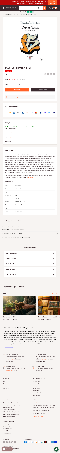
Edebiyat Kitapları (37, 381)
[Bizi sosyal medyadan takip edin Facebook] (4, 442)
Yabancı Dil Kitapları (37, 392)
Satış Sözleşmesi (11, 253)
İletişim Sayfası (36, 402)
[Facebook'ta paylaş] (45, 74)
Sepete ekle (17, 89)
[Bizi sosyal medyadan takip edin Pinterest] (9, 442)
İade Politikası (10, 269)
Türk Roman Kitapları (37, 383)
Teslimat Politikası (10, 359)
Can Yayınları (13, 74)
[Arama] (44, 8)
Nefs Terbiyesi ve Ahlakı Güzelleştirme (12, 411)
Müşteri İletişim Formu (38, 416)
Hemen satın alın (42, 89)
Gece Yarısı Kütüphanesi (9, 416)
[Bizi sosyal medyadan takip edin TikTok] (15, 442)
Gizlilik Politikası (11, 264)
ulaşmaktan (9, 370)
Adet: (6, 84)
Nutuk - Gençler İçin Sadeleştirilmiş (11, 414)
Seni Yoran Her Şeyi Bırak (9, 409)
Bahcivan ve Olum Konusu (13, 317)
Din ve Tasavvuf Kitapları (38, 386)
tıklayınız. (30, 177)
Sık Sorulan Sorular (7, 383)
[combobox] (31, 8)
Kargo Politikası (11, 274)
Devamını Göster (9, 347)
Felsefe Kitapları (36, 395)
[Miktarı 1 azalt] (10, 84)
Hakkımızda (6, 388)
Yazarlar (5, 386)
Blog (4, 381)
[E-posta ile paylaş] (54, 74)
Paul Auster (11, 133)
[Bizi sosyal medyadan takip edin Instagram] (7, 442)
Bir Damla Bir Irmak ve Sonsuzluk (11, 402)
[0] (53, 8)
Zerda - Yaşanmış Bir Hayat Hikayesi (11, 405)
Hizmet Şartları (11, 258)
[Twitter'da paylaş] (51, 74)
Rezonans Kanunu (7, 407)
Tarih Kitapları (36, 390)
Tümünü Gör (54, 293)
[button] (38, 8)
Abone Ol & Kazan (52, 2)
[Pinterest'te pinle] (48, 74)
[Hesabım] (49, 8)
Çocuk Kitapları (36, 388)
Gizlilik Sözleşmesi (7, 428)
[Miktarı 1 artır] (19, 84)
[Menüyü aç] (3, 8)
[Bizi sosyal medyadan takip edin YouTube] (12, 442)
